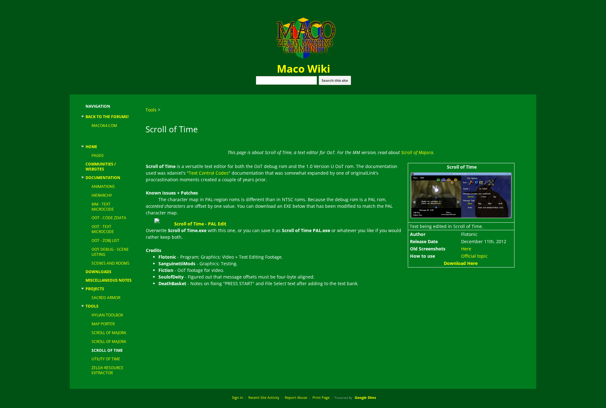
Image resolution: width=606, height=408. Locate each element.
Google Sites (365, 397)
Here (466, 249)
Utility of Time (106, 359)
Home (91, 146)
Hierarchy (102, 195)
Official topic (474, 256)
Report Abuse (296, 397)
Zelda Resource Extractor (107, 370)
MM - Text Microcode (103, 207)
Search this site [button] (335, 80)
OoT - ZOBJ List (105, 240)
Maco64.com (104, 125)
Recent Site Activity (263, 397)
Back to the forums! (107, 116)
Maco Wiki (303, 69)
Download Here (461, 263)
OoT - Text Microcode (103, 229)
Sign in (237, 397)
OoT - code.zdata (109, 217)
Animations (103, 186)
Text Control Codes (209, 173)
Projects (95, 288)
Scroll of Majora (109, 332)
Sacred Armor (106, 297)
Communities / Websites (101, 167)
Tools (92, 306)
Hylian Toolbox (107, 315)
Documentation (103, 177)
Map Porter (103, 324)
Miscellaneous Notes (109, 280)
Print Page (321, 397)
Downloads (98, 271)
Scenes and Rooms (110, 263)
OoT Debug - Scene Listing (110, 252)
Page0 (98, 155)
